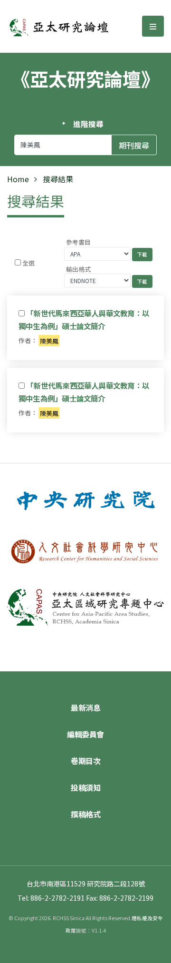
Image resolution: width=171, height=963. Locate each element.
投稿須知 (85, 787)
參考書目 (78, 241)
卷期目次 (85, 760)
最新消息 (85, 707)
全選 (28, 262)
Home (18, 179)
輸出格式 (78, 269)
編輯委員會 (85, 734)
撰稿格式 (85, 814)
